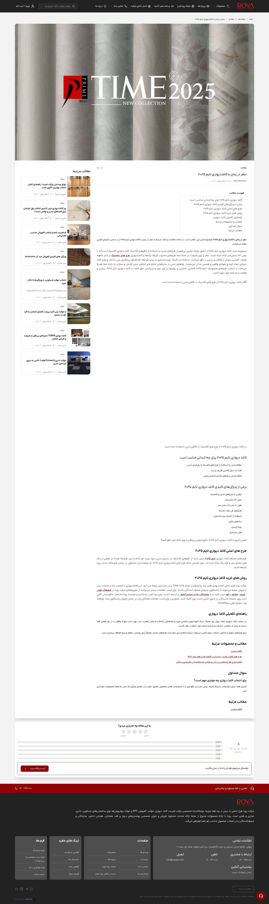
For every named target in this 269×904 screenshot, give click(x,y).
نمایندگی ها (73, 859)
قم (227, 594)
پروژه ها (112, 859)
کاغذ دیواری (236, 651)
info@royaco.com (175, 860)
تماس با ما (118, 6)
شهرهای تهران (104, 590)
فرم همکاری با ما (37, 867)
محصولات (111, 852)
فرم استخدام (39, 850)
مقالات (244, 168)
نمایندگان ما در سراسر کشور (194, 594)
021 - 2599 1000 (245, 860)
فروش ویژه (74, 873)
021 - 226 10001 (212, 860)
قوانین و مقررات (71, 852)
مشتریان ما (143, 873)
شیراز (242, 594)
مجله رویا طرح (109, 866)
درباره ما (144, 859)
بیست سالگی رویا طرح (105, 873)
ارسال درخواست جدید (242, 872)
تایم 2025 (210, 558)
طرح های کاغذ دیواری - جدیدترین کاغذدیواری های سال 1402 (215, 656)
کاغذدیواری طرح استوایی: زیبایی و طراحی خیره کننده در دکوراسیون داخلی (209, 662)
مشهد (234, 594)
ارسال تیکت (39, 874)
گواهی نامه (74, 866)
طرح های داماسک (120, 255)
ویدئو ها (144, 852)
